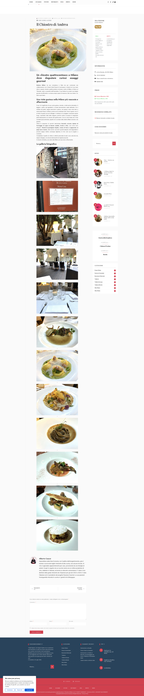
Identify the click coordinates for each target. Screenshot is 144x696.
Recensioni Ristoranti (100, 276)
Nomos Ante (92, 660)
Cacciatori (90, 650)
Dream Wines (98, 270)
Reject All (19, 690)
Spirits (87, 688)
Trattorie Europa (98, 282)
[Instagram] (111, 2)
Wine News (97, 287)
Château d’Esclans (105, 246)
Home (50, 688)
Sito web (71, 621)
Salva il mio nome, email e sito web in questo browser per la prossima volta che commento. (53, 628)
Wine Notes (97, 290)
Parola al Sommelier (99, 273)
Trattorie (97, 279)
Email (51, 621)
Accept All (29, 690)
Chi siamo (57, 688)
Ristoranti (73, 688)
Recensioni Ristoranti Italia (68, 18)
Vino (81, 688)
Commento (33, 602)
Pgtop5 (65, 688)
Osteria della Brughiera (105, 238)
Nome (31, 621)
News (93, 688)
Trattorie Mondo (98, 285)
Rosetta (105, 254)
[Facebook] (108, 2)
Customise (10, 690)
